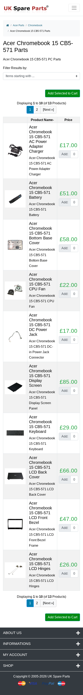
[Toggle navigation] (74, 8)
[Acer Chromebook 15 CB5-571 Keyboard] (15, 432)
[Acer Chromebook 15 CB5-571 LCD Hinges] (15, 570)
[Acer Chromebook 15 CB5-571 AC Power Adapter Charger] (15, 150)
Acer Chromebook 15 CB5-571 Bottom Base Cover (40, 233)
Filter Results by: (15, 68)
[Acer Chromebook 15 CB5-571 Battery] (15, 198)
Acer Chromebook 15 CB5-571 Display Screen (40, 376)
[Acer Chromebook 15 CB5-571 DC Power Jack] (15, 336)
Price (68, 120)
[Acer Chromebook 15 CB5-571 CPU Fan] (15, 290)
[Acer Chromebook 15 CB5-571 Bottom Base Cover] (15, 244)
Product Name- (42, 120)
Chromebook (35, 25)
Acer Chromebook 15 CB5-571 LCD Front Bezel (40, 513)
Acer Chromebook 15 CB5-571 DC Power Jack (40, 325)
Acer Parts (18, 25)
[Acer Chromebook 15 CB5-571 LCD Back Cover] (15, 476)
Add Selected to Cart (62, 93)
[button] (75, 681)
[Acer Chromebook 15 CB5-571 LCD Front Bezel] (15, 524)
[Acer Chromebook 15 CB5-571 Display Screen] (15, 387)
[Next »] (48, 109)
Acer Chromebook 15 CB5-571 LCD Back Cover (40, 467)
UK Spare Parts (59, 676)
